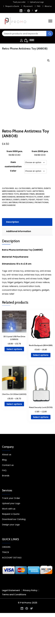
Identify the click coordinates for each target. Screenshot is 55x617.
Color (13, 170)
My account (28, 6)
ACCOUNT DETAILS (11, 557)
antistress (38, 191)
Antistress (37, 188)
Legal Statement (11, 590)
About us (48, 6)
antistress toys (10, 194)
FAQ (38, 6)
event (40, 196)
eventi (16, 199)
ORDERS (6, 547)
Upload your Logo (37, 2)
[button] (48, 60)
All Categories (23, 188)
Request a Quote (12, 6)
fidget (31, 199)
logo (5, 202)
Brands (5, 475)
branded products (26, 196)
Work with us (8, 508)
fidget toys (42, 199)
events (24, 199)
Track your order (19, 2)
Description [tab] (12, 221)
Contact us (8, 465)
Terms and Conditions (14, 594)
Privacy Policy (30, 590)
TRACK (5, 552)
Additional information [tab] (18, 231)
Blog (4, 459)
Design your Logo (11, 524)
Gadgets (21, 191)
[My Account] (21, 40)
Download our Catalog (13, 519)
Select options (14, 349)
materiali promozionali (21, 202)
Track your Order (11, 498)
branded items (27, 194)
